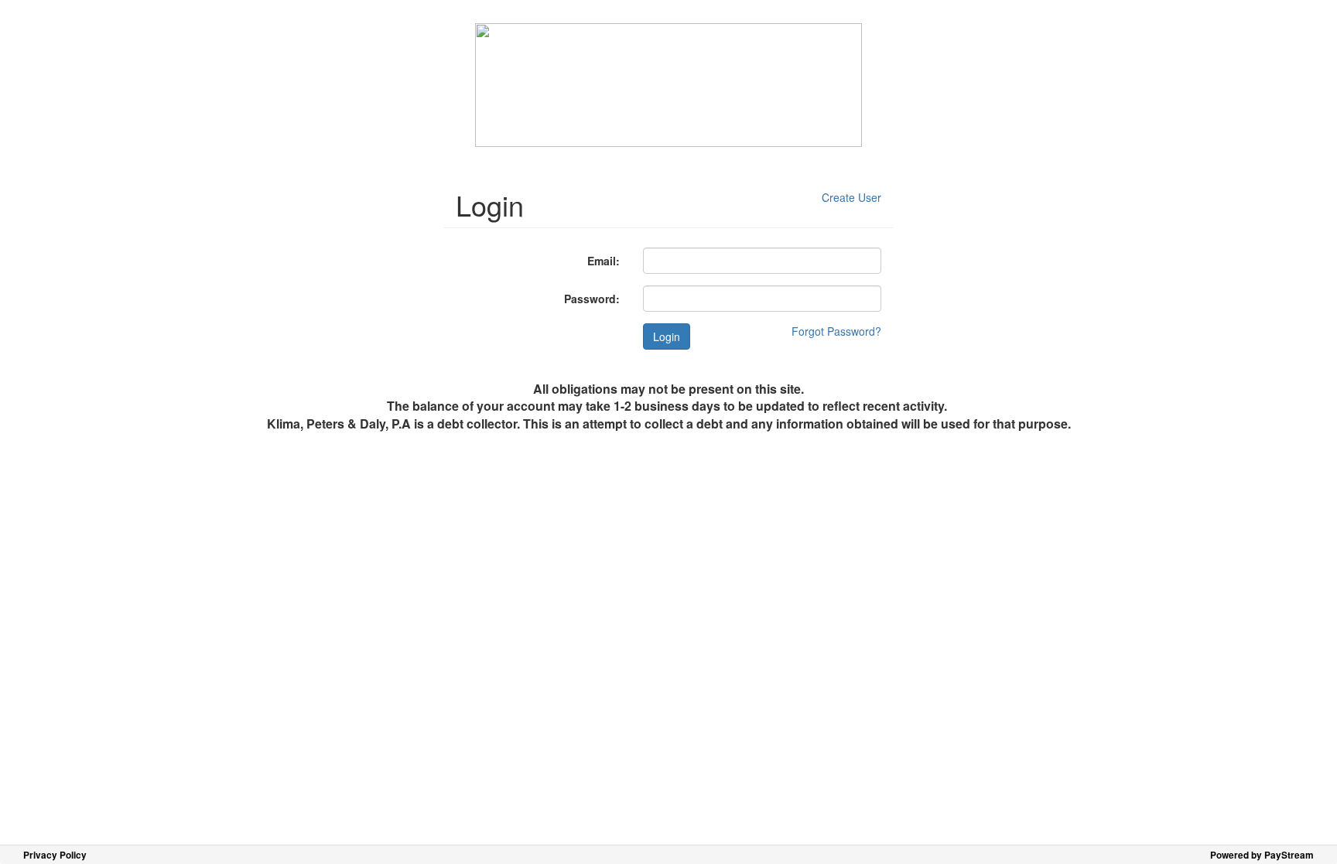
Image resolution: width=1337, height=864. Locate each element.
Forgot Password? (836, 331)
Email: (603, 260)
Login (666, 336)
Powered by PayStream (1262, 855)
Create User (851, 197)
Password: (592, 298)
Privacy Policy (55, 855)
